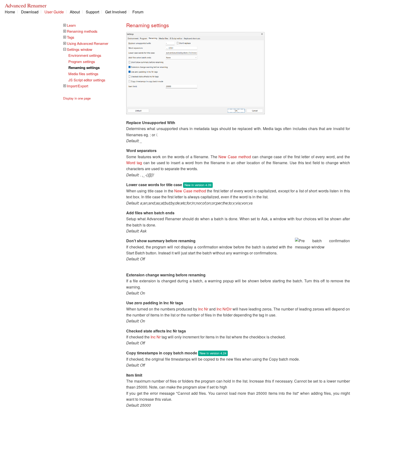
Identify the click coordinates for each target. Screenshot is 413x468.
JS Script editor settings (86, 79)
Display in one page (77, 98)
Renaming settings (84, 67)
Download (29, 12)
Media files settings (83, 73)
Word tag (134, 162)
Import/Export (77, 85)
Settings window (79, 49)
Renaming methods (82, 31)
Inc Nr (203, 309)
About (75, 12)
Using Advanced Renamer (87, 43)
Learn (71, 25)
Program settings (81, 61)
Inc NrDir (224, 309)
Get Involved (115, 12)
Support (92, 12)
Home (10, 12)
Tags (70, 37)
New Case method (234, 156)
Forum (137, 12)
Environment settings (84, 55)
